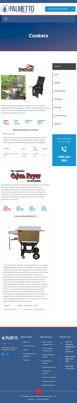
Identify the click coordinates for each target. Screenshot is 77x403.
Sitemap (30, 399)
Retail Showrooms (49, 385)
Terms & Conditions (42, 399)
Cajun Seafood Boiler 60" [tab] (20, 208)
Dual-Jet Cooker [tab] (17, 122)
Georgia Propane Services (48, 356)
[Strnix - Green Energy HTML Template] (10, 338)
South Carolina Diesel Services (47, 349)
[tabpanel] (25, 144)
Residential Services (49, 367)
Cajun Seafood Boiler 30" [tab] (7, 208)
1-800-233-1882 (64, 159)
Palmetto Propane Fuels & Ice (46, 396)
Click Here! (69, 368)
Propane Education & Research (29, 355)
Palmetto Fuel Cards (49, 377)
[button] (3, 87)
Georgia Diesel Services (47, 362)
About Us (26, 342)
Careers (25, 350)
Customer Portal (28, 346)
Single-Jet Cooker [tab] (6, 122)
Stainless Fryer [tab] (28, 121)
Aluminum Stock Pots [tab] (41, 122)
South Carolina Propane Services (48, 343)
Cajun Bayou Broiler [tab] (44, 208)
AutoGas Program (49, 381)
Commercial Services (46, 372)
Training (26, 360)
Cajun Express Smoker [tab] (32, 208)
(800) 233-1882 (69, 360)
